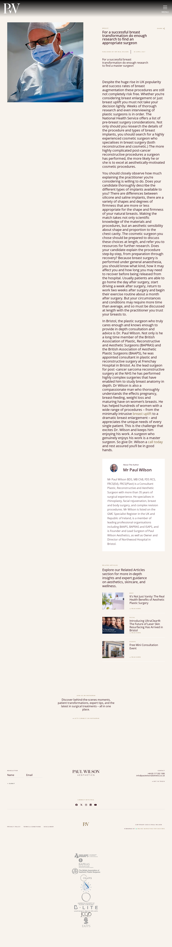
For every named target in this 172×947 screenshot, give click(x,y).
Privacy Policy (14, 826)
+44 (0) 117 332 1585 (156, 773)
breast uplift (142, 413)
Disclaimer (49, 826)
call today (155, 442)
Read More (136, 608)
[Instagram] (86, 804)
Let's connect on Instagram (86, 718)
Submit (11, 783)
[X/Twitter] (81, 804)
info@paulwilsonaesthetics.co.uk (150, 775)
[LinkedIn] (91, 804)
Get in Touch (159, 781)
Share (160, 28)
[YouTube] (95, 804)
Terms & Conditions (32, 826)
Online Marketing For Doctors (151, 828)
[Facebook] (76, 804)
